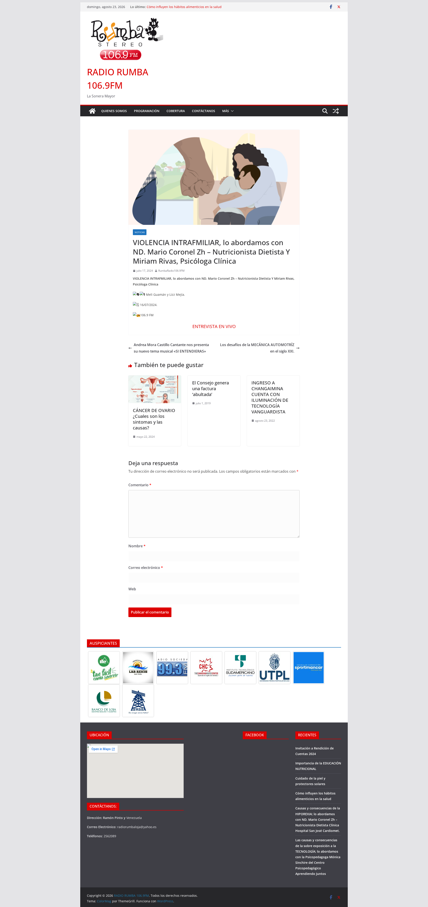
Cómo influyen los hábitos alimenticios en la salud (184, 7)
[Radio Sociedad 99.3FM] (172, 667)
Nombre (137, 546)
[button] (231, 111)
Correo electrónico (145, 567)
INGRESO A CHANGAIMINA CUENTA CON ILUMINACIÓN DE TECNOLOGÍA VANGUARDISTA (269, 397)
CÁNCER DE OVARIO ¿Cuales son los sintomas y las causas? (154, 419)
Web (132, 589)
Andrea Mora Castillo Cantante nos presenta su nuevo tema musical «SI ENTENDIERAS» (171, 348)
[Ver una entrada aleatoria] (335, 111)
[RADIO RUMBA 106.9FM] (92, 111)
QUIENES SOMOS (114, 111)
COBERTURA (176, 111)
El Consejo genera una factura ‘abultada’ (210, 388)
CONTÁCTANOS (203, 111)
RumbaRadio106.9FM (171, 271)
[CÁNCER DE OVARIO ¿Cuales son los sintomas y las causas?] (154, 378)
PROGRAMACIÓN (146, 111)
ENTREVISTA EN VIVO (214, 326)
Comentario (139, 484)
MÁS (225, 111)
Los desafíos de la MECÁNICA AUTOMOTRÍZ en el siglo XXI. (257, 348)
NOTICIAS (140, 232)
